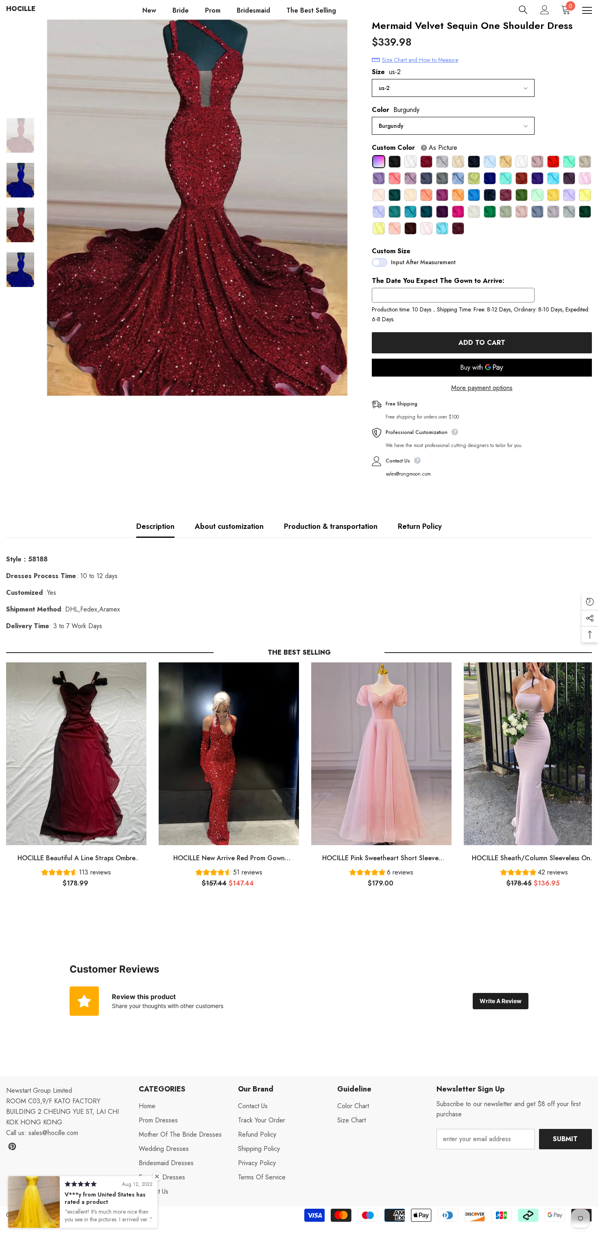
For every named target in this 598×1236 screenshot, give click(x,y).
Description (155, 526)
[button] (76, 873)
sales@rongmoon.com (408, 474)
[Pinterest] (12, 1146)
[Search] (523, 9)
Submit (565, 1139)
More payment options (482, 387)
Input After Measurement (423, 262)
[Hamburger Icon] (587, 10)
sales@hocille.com (53, 1132)
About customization (229, 526)
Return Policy (420, 526)
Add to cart (481, 342)
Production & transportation (331, 526)
